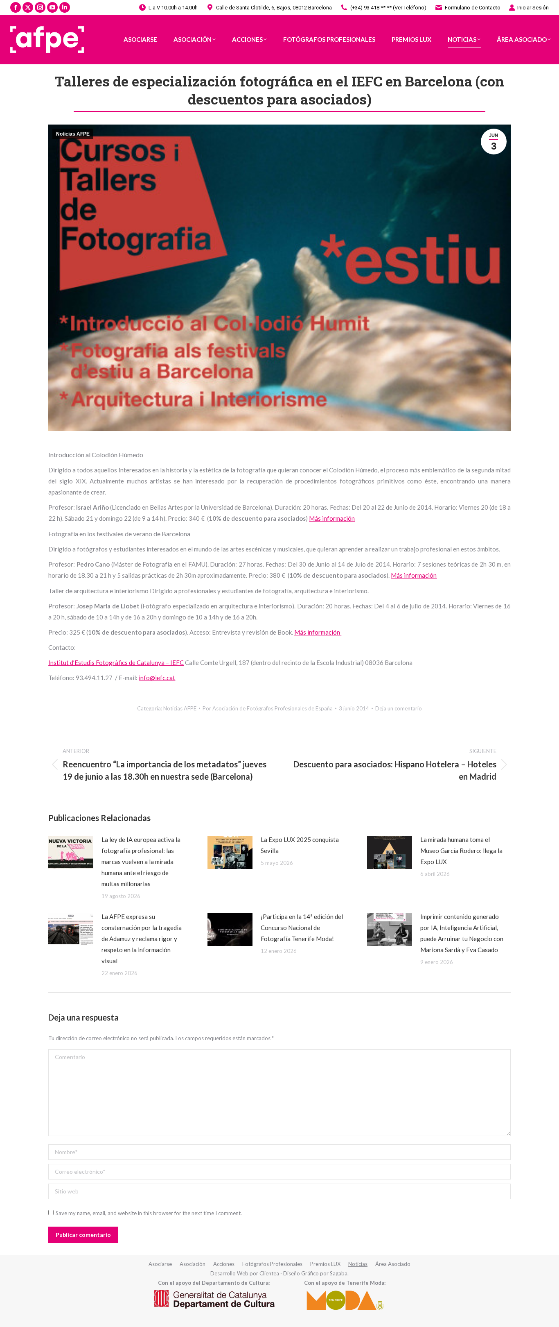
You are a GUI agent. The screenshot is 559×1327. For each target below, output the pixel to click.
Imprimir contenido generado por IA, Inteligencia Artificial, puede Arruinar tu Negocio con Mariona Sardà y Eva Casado (461, 933)
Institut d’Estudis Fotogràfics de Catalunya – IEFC (116, 662)
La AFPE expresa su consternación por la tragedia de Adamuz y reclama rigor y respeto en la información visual (141, 938)
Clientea (269, 1273)
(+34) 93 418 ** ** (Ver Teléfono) (388, 8)
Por (268, 708)
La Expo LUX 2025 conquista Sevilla (300, 845)
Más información (332, 518)
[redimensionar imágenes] (70, 852)
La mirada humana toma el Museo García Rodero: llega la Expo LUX (461, 850)
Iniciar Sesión (533, 8)
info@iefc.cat (157, 677)
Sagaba (338, 1273)
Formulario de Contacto (472, 8)
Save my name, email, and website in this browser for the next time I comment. (149, 1213)
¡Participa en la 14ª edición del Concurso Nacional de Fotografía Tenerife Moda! (302, 927)
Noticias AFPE (73, 134)
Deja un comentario (398, 708)
